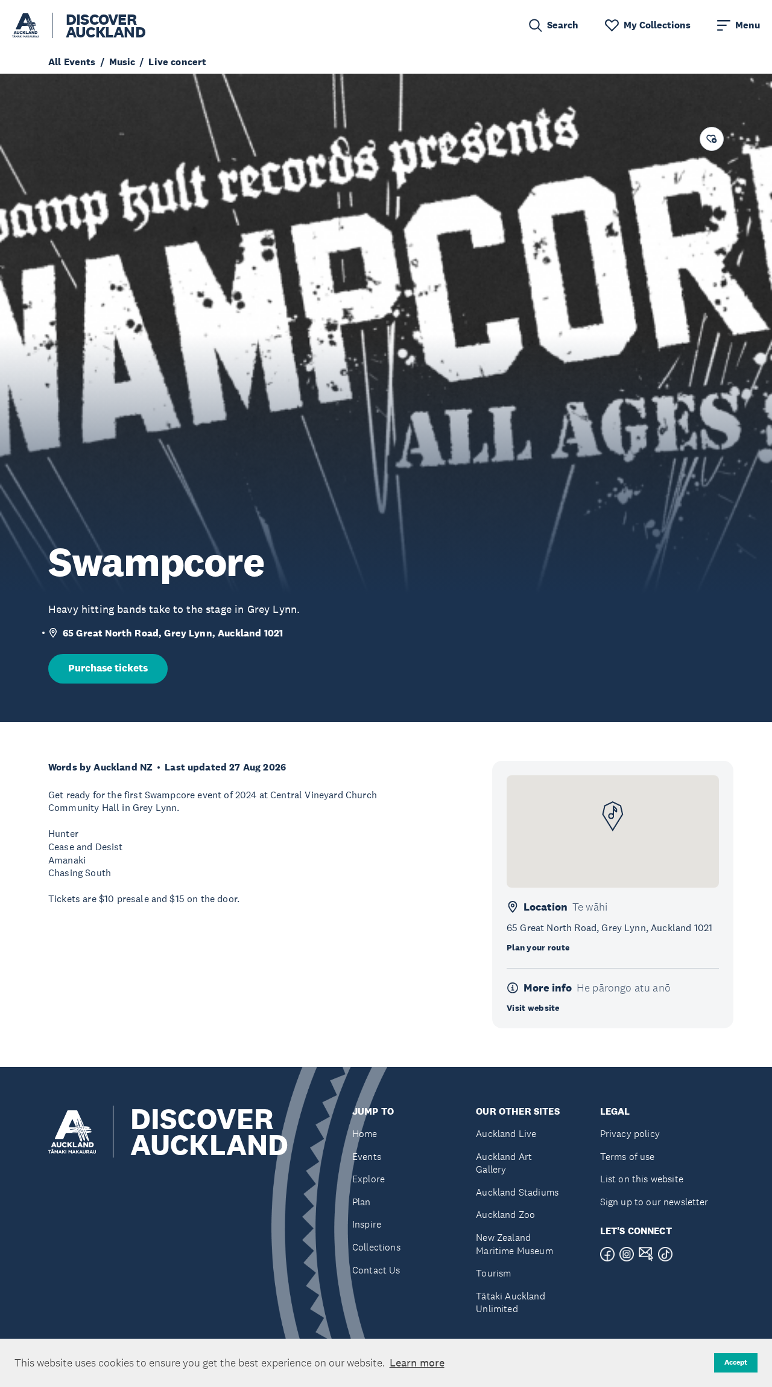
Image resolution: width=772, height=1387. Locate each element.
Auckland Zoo (505, 1214)
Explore (368, 1179)
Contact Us (376, 1270)
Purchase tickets (108, 668)
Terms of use (627, 1156)
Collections (376, 1247)
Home (365, 1133)
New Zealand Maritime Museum (514, 1244)
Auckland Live (506, 1133)
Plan (361, 1202)
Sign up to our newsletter (654, 1202)
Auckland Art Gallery (504, 1163)
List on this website (641, 1179)
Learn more (417, 1362)
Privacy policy (630, 1133)
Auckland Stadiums (517, 1192)
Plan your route (538, 947)
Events (366, 1156)
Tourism (493, 1273)
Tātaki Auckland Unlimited (510, 1303)
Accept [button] (735, 1362)
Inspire (366, 1224)
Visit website (533, 1007)
